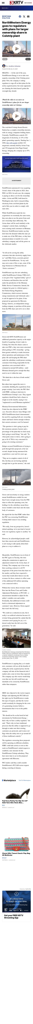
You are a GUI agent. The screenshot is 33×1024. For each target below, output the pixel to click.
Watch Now (27, 2)
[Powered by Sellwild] (28, 889)
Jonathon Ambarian (14, 66)
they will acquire (12, 143)
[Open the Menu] (3, 2)
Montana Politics (6, 17)
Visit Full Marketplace (25, 780)
